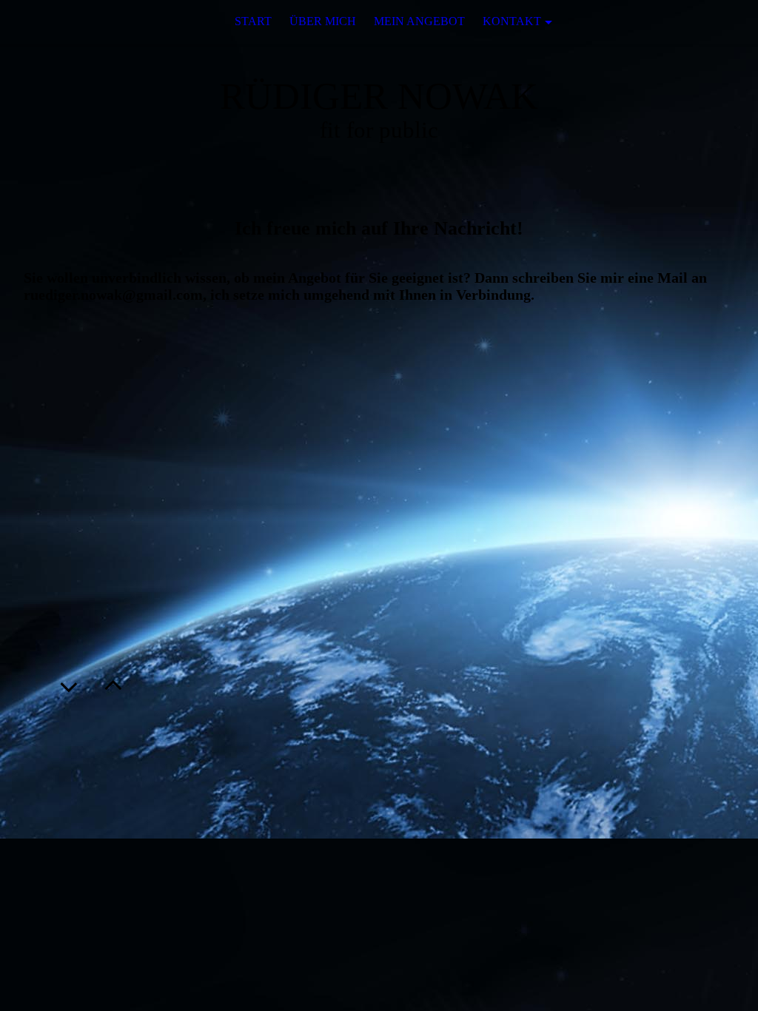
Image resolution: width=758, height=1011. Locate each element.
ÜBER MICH (322, 21)
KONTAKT (512, 21)
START (253, 21)
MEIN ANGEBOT (419, 21)
